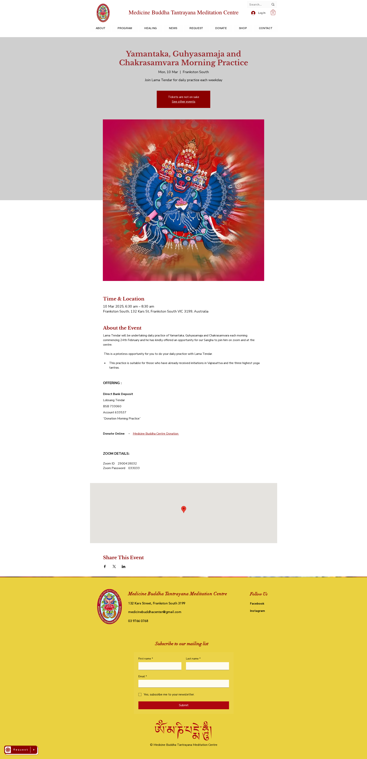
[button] (273, 12)
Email (142, 676)
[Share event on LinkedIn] (123, 566)
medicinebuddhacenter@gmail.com (154, 612)
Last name (193, 658)
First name (145, 658)
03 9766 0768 (138, 621)
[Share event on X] (114, 566)
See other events (183, 102)
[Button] (21, 750)
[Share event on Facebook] (105, 566)
